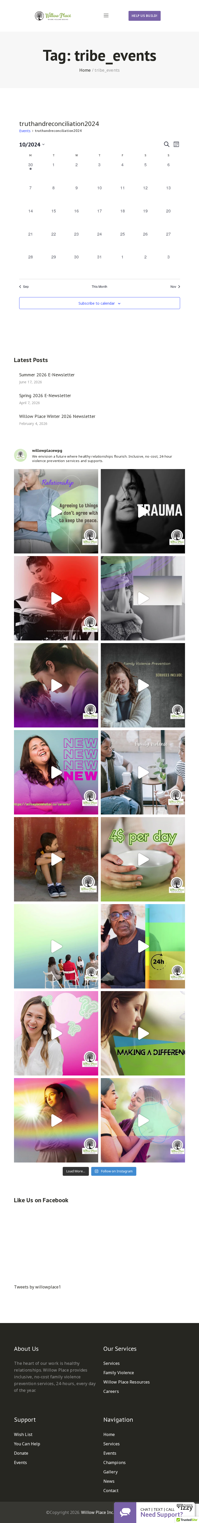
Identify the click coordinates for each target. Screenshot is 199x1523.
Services (111, 1363)
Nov (173, 286)
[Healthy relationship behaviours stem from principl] (143, 1120)
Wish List (23, 1434)
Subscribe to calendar (97, 303)
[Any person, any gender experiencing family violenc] (143, 1033)
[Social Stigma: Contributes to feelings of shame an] (143, 772)
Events (25, 130)
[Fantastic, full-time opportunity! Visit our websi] (56, 1033)
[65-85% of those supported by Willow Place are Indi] (56, 598)
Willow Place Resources (126, 1382)
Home (85, 70)
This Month (99, 286)
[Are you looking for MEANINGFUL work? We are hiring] (56, 772)
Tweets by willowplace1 (37, 1287)
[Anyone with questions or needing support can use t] (143, 946)
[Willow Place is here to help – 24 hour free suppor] (56, 859)
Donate (21, 1453)
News (109, 1481)
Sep (26, 286)
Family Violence (118, 1372)
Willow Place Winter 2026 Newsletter (57, 416)
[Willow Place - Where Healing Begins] (61, 16)
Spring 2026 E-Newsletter (45, 395)
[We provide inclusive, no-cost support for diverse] (56, 511)
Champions (114, 1462)
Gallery (110, 1472)
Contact (110, 1490)
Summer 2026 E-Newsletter (47, 374)
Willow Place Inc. (97, 1512)
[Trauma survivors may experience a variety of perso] (143, 511)
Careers (111, 1391)
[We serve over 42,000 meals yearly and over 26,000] (143, 859)
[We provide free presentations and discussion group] (56, 946)
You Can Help (27, 1444)
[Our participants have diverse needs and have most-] (56, 685)
